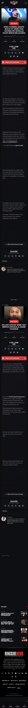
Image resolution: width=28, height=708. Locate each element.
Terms (18, 688)
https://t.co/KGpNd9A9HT (10, 142)
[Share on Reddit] (19, 256)
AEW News (3, 611)
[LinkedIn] (15, 52)
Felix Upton (7, 332)
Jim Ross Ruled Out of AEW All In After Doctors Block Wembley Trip (7, 614)
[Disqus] (14, 576)
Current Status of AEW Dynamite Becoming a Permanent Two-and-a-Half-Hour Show (7, 640)
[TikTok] (12, 677)
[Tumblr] (19, 673)
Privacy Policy (12, 687)
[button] (25, 3)
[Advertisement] (12, 159)
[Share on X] (8, 256)
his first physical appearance (17, 396)
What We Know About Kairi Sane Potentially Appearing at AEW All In (7, 631)
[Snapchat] (14, 56)
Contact (11, 684)
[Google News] (12, 52)
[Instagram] (10, 56)
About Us (5, 684)
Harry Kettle (7, 36)
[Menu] (3, 3)
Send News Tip (5, 680)
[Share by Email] (22, 256)
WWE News (14, 23)
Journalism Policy (20, 684)
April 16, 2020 (19, 145)
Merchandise (22, 680)
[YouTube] (22, 52)
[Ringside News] (14, 3)
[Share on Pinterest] (15, 256)
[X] (8, 52)
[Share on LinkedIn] (12, 256)
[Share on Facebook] (5, 256)
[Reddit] (17, 56)
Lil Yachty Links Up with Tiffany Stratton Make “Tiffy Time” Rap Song (7, 623)
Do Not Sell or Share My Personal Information (14, 695)
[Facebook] (5, 52)
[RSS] (16, 677)
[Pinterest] (19, 52)
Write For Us (14, 680)
